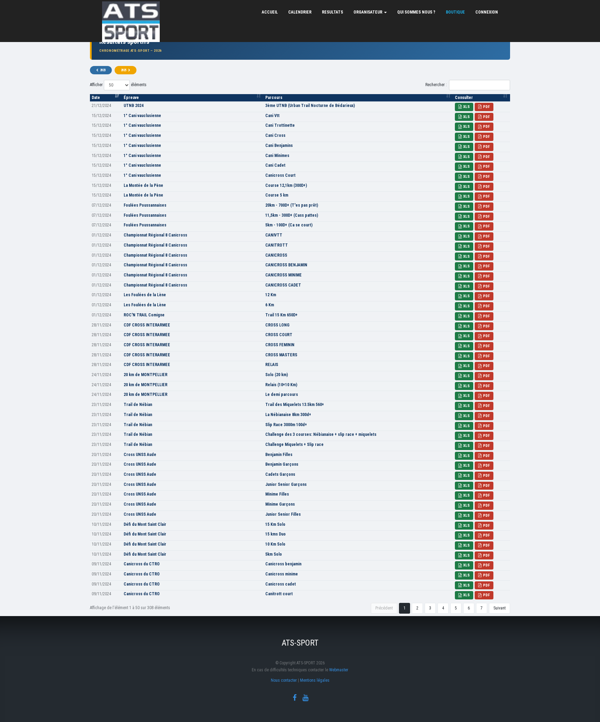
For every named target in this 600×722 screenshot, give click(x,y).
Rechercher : (436, 84)
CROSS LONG (277, 325)
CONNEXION (486, 12)
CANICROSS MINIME (283, 275)
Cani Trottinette (280, 125)
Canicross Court (280, 175)
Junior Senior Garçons (286, 484)
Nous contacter (284, 680)
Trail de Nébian (138, 404)
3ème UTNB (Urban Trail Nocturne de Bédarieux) (310, 105)
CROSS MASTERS (281, 354)
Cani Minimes (277, 155)
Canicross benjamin (283, 564)
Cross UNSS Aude (140, 454)
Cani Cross (275, 135)
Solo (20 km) (276, 374)
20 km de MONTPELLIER (145, 374)
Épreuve (131, 97)
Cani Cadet (275, 165)
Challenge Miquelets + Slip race (294, 444)
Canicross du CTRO (142, 564)
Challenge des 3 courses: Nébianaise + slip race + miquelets (320, 434)
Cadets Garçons (280, 474)
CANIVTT (273, 235)
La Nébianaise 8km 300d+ (288, 414)
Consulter (464, 97)
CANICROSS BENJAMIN (286, 265)
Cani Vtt (272, 115)
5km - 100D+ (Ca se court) (288, 225)
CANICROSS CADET (283, 285)
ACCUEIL (270, 12)
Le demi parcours (281, 394)
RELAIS (271, 364)
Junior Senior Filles (283, 514)
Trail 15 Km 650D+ (281, 315)
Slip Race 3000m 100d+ (286, 424)
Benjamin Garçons (281, 464)
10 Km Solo (275, 544)
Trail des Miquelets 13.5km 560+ (294, 404)
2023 (103, 70)
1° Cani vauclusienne (142, 115)
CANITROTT (276, 245)
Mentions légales (315, 680)
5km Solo (273, 554)
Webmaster (338, 669)
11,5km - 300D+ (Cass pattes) (291, 215)
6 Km (269, 304)
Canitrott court (279, 593)
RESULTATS (332, 12)
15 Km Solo (275, 524)
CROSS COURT (278, 334)
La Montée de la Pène (143, 185)
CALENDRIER (299, 12)
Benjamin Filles (278, 454)
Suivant (499, 608)
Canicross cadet (280, 584)
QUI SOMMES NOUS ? (416, 12)
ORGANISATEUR (368, 12)
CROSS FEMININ (279, 344)
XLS (466, 107)
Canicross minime (281, 574)
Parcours (273, 97)
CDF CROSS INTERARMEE (147, 325)
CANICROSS (276, 255)
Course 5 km (276, 195)
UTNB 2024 (133, 105)
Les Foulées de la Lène (145, 294)
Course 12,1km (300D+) (286, 185)
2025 (123, 70)
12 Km (270, 294)
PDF (486, 107)
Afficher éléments (118, 84)
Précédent (384, 608)
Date (96, 97)
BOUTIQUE (455, 12)
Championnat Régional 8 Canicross (155, 235)
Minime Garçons (280, 504)
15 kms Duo (275, 534)
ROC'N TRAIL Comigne (144, 315)
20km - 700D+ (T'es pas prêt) (291, 205)
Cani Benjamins (279, 145)
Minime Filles (277, 494)
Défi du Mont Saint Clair (145, 524)
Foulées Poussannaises (145, 205)
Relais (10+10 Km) (281, 384)
